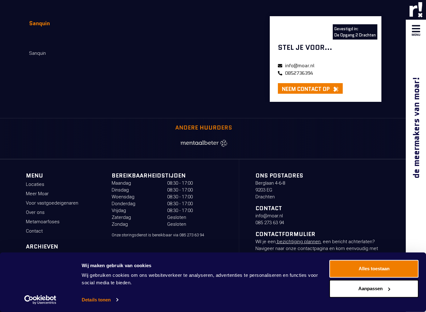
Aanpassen (370, 288)
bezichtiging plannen (298, 241)
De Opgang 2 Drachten (355, 35)
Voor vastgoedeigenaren (52, 203)
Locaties (35, 184)
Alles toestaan (374, 268)
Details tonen (96, 299)
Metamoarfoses (43, 222)
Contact (34, 231)
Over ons (35, 212)
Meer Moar (37, 193)
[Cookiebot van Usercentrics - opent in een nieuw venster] (40, 300)
